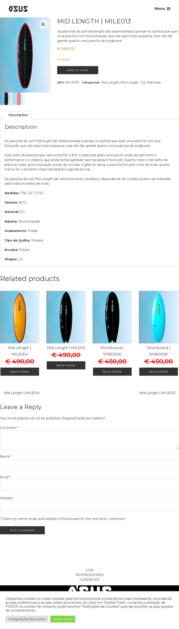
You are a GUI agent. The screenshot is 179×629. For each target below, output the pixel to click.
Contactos (90, 580)
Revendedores (90, 575)
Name (6, 456)
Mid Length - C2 (132, 82)
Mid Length (110, 82)
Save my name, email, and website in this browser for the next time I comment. (65, 519)
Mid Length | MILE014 (22, 393)
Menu (160, 9)
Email (5, 477)
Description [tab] (18, 115)
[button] (43, 24)
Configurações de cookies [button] (27, 619)
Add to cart (77, 70)
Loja (89, 570)
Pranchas (154, 82)
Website (6, 498)
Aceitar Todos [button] (62, 619)
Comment (9, 428)
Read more (19, 371)
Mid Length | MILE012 (157, 393)
